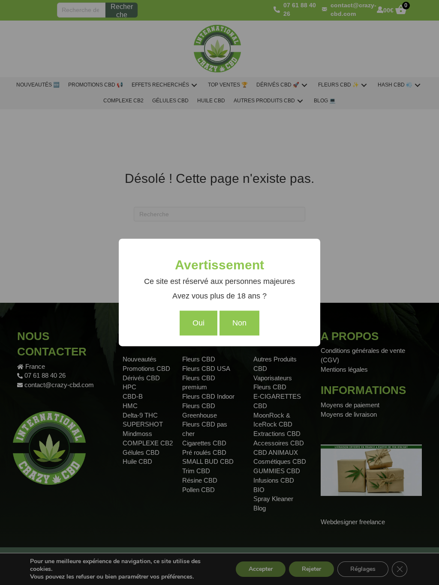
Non (239, 323)
